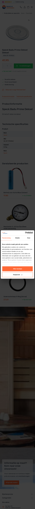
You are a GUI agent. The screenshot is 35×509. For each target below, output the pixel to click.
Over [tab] (28, 238)
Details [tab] (17, 238)
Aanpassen (16, 274)
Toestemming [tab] (6, 238)
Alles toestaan (17, 268)
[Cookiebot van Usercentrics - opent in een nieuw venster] (25, 233)
